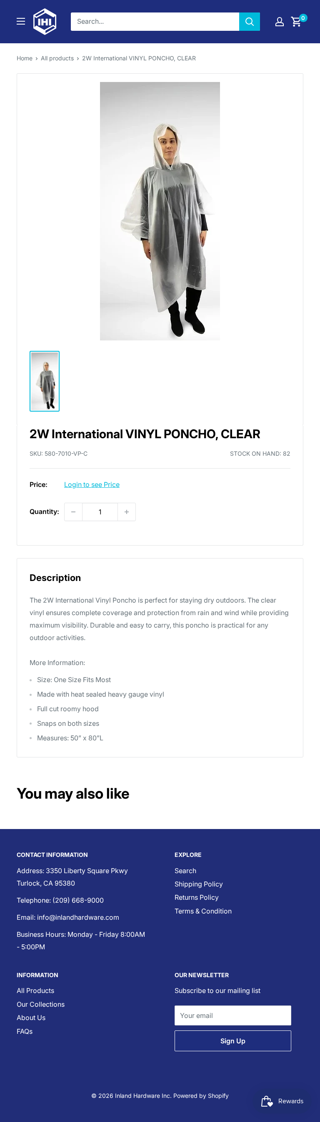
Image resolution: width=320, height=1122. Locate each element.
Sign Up (232, 1041)
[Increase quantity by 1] (126, 512)
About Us (31, 1017)
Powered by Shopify (201, 1095)
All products (57, 58)
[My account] (279, 21)
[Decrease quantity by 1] (73, 512)
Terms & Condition (203, 911)
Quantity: (44, 511)
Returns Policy (197, 897)
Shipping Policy (199, 884)
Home (24, 58)
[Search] (249, 21)
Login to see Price (92, 484)
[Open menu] (21, 21)
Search (185, 870)
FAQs (24, 1031)
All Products (35, 990)
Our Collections (41, 1004)
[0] (296, 22)
